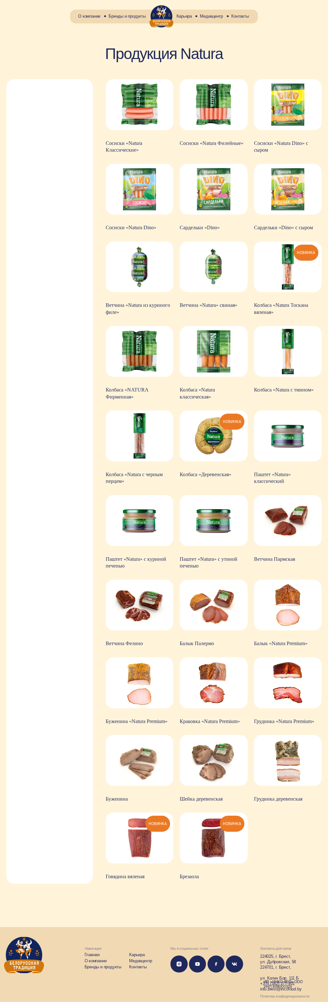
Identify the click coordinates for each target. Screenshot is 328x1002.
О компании (89, 16)
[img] (161, 16)
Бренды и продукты (127, 16)
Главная (92, 954)
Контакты (240, 16)
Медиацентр (211, 16)
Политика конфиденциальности (284, 996)
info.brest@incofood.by (280, 989)
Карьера (184, 16)
